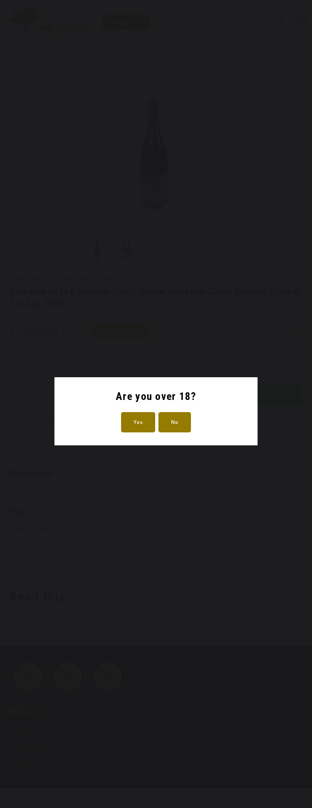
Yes (138, 422)
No (174, 422)
